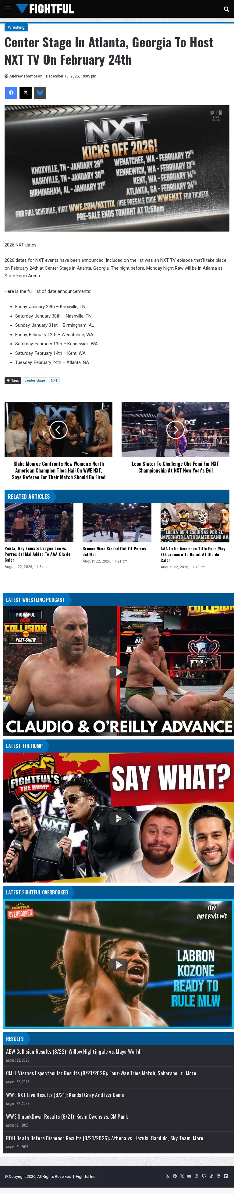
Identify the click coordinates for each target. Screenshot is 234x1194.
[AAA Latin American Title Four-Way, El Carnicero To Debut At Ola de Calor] (195, 522)
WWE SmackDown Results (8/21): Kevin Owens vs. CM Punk (67, 1116)
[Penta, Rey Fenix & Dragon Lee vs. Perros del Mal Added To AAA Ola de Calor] (39, 522)
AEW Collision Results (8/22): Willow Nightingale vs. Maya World (73, 1051)
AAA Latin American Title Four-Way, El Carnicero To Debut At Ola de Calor (193, 554)
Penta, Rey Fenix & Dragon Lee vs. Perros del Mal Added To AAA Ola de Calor (37, 554)
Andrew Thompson (25, 76)
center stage (35, 381)
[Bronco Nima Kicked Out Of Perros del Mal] (117, 522)
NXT (54, 381)
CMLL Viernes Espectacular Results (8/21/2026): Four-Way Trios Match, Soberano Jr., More (101, 1073)
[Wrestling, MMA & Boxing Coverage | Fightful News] (45, 8)
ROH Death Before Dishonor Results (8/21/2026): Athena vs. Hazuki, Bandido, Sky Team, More (104, 1138)
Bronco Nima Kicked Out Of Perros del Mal (114, 551)
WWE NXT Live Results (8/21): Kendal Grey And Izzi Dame (65, 1095)
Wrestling (16, 27)
